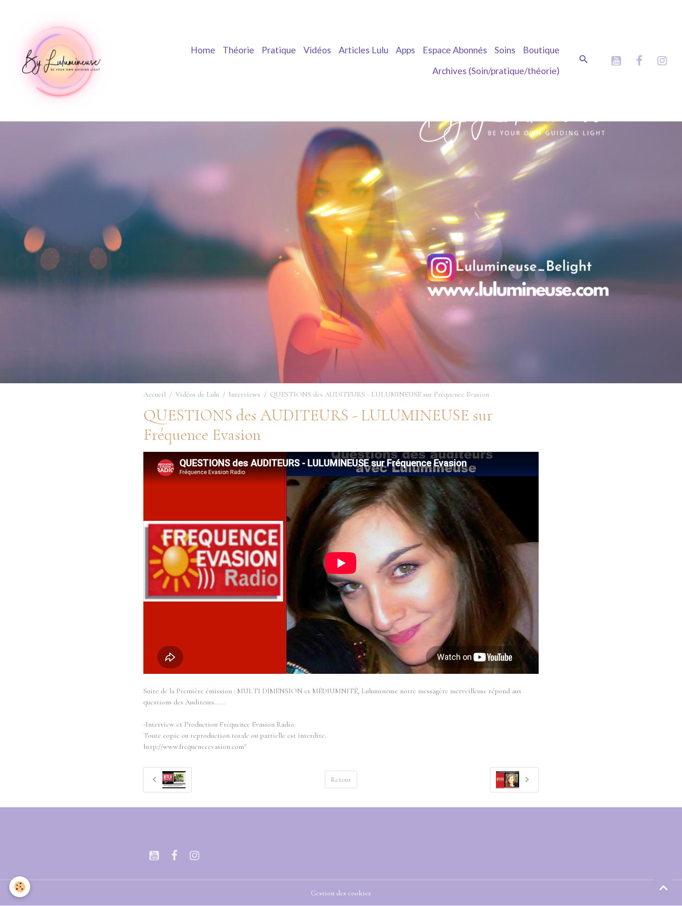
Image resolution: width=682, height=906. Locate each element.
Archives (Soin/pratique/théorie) (496, 70)
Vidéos (317, 49)
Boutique (541, 49)
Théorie (238, 49)
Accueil (154, 394)
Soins (505, 49)
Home (203, 49)
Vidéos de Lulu (197, 394)
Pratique (279, 49)
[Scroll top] (663, 887)
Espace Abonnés (455, 49)
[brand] (60, 60)
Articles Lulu (363, 49)
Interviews (244, 394)
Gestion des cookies (341, 893)
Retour (341, 779)
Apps (405, 49)
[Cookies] (19, 886)
